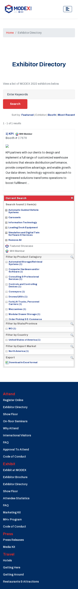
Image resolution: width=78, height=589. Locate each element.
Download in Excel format (23, 362)
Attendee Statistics (16, 498)
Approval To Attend (16, 449)
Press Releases (13, 539)
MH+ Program (12, 519)
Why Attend (10, 428)
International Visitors (17, 435)
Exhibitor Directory (15, 407)
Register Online (13, 400)
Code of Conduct (14, 456)
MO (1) (12, 328)
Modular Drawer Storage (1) (24, 314)
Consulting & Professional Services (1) (24, 277)
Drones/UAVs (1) (18, 296)
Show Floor (10, 414)
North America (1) (19, 351)
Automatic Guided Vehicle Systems (23, 211)
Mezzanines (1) (17, 309)
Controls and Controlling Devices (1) (23, 285)
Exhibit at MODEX (14, 470)
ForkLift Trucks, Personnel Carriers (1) (24, 302)
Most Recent (66, 114)
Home (10, 32)
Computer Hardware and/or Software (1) (24, 270)
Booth (52, 114)
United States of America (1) (24, 340)
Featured (27, 114)
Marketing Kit (12, 512)
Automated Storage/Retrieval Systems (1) (25, 263)
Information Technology (22, 222)
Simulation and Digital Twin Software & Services (23, 233)
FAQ (6, 442)
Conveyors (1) (17, 291)
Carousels (14, 217)
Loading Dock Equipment (23, 227)
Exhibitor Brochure (15, 477)
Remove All (14, 240)
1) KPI (10, 133)
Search (15, 103)
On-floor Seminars (15, 421)
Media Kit (9, 546)
